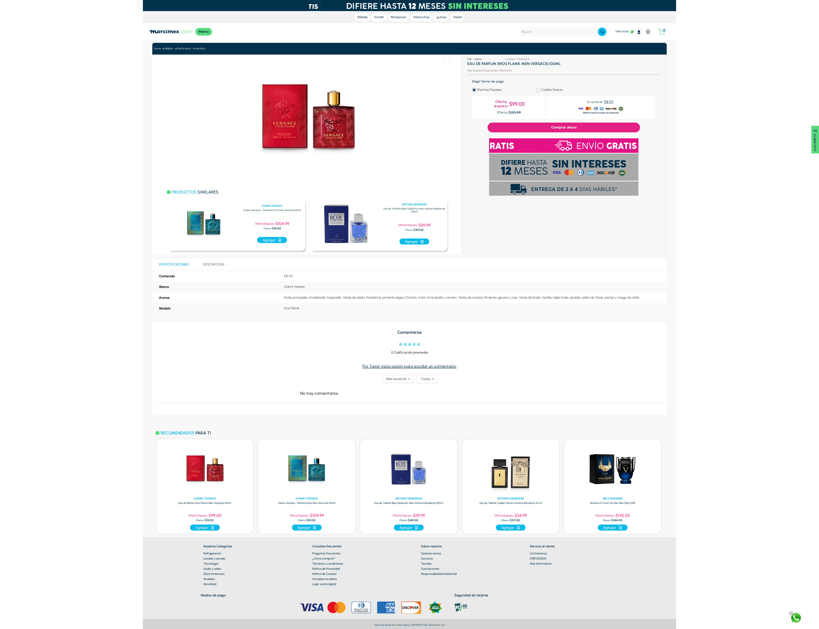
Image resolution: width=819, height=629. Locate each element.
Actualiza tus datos (324, 579)
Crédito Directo (552, 90)
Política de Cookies (324, 574)
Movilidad (209, 584)
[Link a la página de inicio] (157, 49)
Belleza (169, 48)
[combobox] (562, 31)
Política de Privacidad (326, 569)
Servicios (427, 558)
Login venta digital (324, 584)
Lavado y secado (214, 558)
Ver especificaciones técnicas (489, 70)
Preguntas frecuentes (326, 553)
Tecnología (210, 563)
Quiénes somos (431, 553)
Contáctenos (538, 553)
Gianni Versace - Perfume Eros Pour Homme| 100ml (199, 210)
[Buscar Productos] (602, 31)
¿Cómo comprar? (323, 558)
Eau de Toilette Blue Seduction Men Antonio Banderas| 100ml (341, 210)
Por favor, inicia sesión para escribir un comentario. (410, 366)
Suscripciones (430, 569)
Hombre (200, 48)
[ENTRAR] (639, 32)
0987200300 (622, 31)
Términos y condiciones (327, 563)
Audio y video (212, 569)
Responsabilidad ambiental (439, 574)
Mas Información (541, 563)
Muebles (209, 579)
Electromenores (214, 574)
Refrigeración (212, 553)
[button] (161, 222)
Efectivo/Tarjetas (489, 90)
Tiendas (426, 563)
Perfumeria (184, 48)
